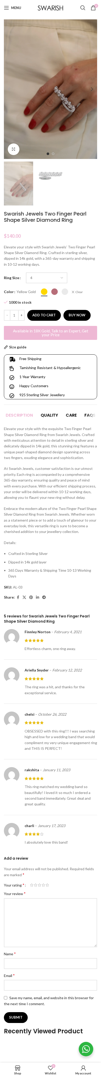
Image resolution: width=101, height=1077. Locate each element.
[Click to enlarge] (13, 149)
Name (10, 953)
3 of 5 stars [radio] (39, 885)
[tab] (19, 415)
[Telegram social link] (44, 597)
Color (9, 291)
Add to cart (44, 315)
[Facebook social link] (18, 597)
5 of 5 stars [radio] (47, 885)
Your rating (14, 885)
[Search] (83, 8)
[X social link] (24, 597)
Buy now (77, 315)
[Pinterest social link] (31, 597)
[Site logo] (50, 7)
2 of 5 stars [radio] (36, 885)
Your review (15, 893)
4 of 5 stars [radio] (43, 885)
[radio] (44, 291)
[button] (9, 89)
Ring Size (11, 278)
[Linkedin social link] (37, 597)
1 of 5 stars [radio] (32, 885)
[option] (48, 153)
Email (9, 975)
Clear (79, 292)
